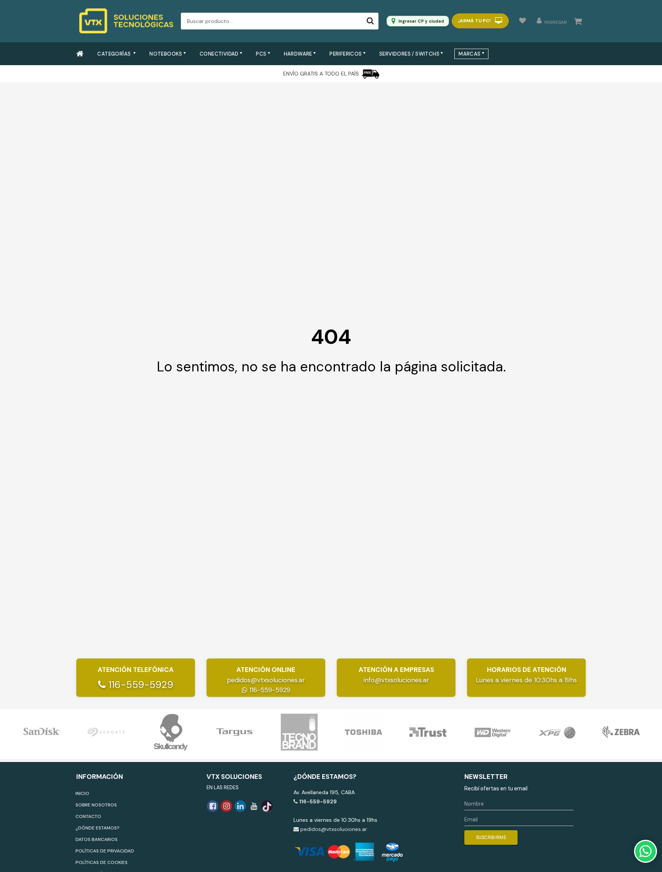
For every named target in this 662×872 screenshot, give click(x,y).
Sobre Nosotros (96, 805)
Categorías (114, 54)
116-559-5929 (139, 684)
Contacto (88, 816)
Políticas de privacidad (104, 851)
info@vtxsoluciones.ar (396, 680)
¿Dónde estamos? (97, 828)
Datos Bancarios (96, 839)
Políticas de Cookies (101, 862)
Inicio (82, 793)
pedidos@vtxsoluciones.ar (266, 680)
